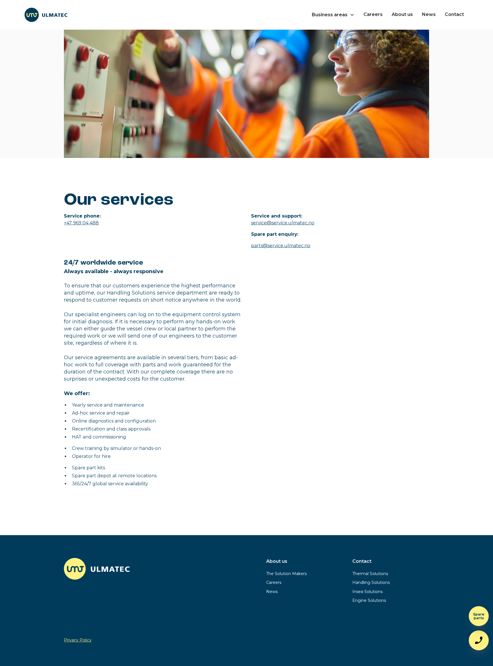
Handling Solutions (371, 582)
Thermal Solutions (370, 573)
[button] (333, 15)
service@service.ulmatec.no (282, 223)
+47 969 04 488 (81, 223)
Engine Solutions (369, 600)
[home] (46, 15)
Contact (454, 14)
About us (402, 14)
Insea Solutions (367, 591)
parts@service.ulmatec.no (280, 245)
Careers (373, 14)
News (429, 14)
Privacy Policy (78, 640)
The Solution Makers (286, 573)
